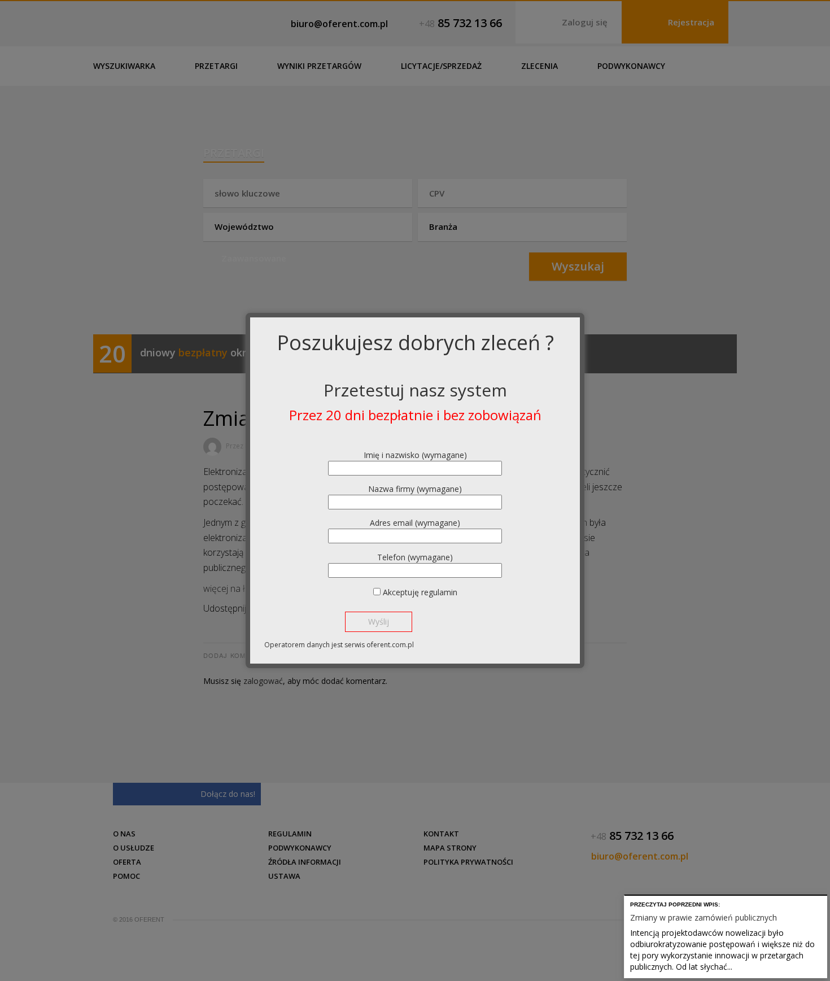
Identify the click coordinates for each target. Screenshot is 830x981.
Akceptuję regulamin (420, 592)
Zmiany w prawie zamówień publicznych (703, 917)
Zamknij (820, 902)
